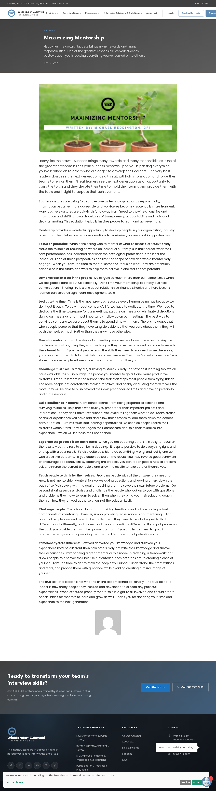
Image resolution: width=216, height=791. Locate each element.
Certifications (70, 13)
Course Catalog (131, 735)
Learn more (60, 3)
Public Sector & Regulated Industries (91, 767)
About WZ (151, 13)
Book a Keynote (191, 13)
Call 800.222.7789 (192, 687)
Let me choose (14, 782)
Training (51, 13)
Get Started (153, 687)
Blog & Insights (130, 747)
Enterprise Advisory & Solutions (121, 13)
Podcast (127, 753)
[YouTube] (37, 765)
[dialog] (106, 780)
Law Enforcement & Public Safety (91, 737)
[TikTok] (54, 765)
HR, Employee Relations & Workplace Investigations (91, 758)
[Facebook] (11, 765)
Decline (185, 782)
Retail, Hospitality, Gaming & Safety (92, 747)
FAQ (124, 760)
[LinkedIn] (28, 765)
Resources (91, 13)
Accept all (199, 782)
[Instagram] (46, 765)
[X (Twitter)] (19, 765)
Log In (171, 13)
